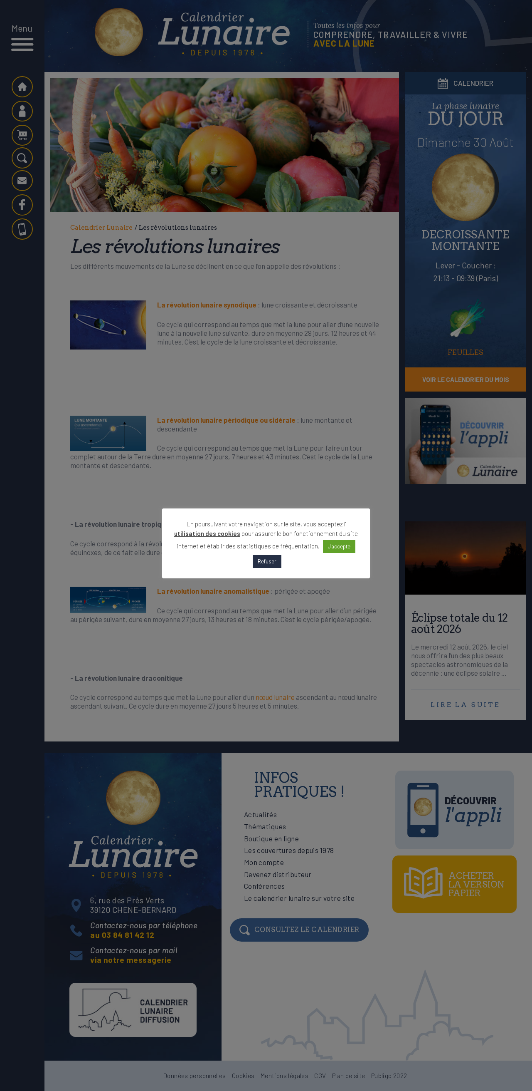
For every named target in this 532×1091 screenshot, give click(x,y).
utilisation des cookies (207, 533)
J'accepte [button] (339, 546)
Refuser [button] (267, 561)
